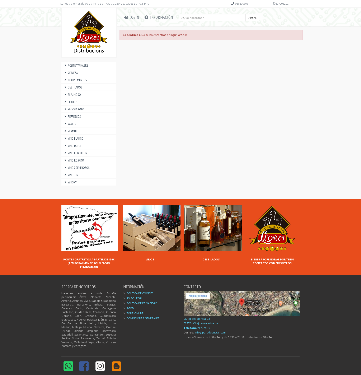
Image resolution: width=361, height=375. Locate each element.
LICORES (72, 102)
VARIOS (72, 124)
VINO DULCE (74, 146)
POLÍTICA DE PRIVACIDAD (142, 303)
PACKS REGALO (76, 109)
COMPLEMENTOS (77, 80)
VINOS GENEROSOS (79, 168)
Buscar (252, 18)
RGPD (130, 308)
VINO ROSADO (76, 160)
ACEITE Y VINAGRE (78, 65)
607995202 (282, 3)
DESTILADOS (75, 87)
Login (133, 17)
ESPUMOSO (74, 95)
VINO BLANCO (75, 138)
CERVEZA (73, 73)
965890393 (241, 3)
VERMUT (73, 131)
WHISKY (72, 182)
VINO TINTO (74, 175)
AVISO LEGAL (135, 298)
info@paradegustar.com (210, 332)
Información (161, 17)
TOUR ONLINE (135, 313)
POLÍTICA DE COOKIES (140, 293)
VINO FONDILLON (77, 153)
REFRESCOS (74, 117)
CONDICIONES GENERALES (143, 318)
